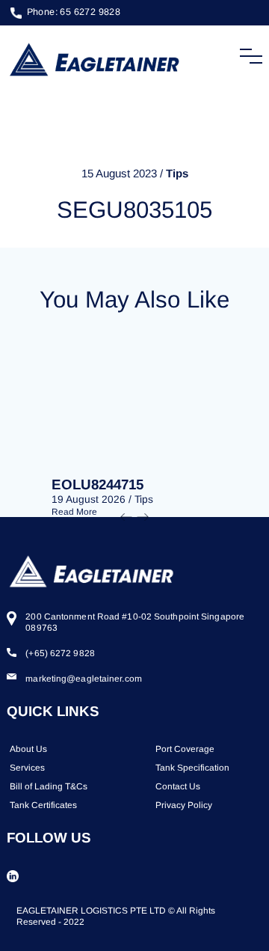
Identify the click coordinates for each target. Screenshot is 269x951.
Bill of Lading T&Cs (48, 786)
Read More (74, 512)
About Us (28, 749)
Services (27, 767)
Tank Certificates (43, 805)
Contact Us (177, 786)
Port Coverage (184, 749)
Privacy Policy (183, 805)
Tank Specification (192, 767)
